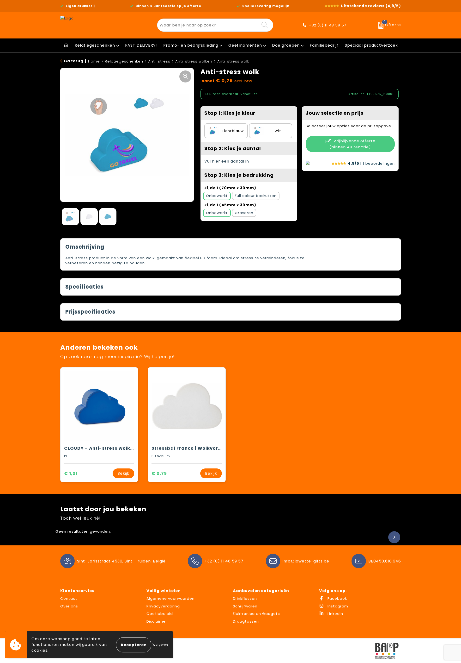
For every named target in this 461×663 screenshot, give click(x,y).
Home (94, 61)
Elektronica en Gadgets (256, 613)
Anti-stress (159, 61)
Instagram (337, 606)
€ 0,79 (159, 473)
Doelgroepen (286, 45)
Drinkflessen (245, 598)
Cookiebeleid (159, 613)
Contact (68, 598)
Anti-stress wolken (193, 61)
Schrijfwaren (245, 606)
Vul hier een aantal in (226, 161)
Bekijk (123, 473)
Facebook (336, 598)
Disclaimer (156, 621)
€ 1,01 (71, 473)
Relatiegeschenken (95, 45)
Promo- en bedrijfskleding (190, 45)
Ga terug (73, 60)
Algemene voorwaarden (170, 598)
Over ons (69, 606)
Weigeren (160, 645)
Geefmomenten (245, 45)
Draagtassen (246, 621)
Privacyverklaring (163, 606)
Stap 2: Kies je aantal (232, 148)
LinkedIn (334, 613)
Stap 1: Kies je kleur (229, 113)
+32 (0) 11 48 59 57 (327, 25)
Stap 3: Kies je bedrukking (239, 175)
